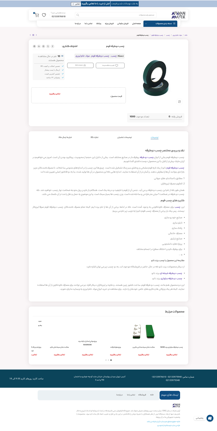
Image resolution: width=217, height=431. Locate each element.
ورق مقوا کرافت (115, 347)
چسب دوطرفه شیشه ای (171, 273)
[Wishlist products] (44, 15)
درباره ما (119, 395)
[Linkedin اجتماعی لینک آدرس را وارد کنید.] (39, 46)
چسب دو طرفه (147, 157)
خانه (186, 35)
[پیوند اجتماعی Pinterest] (43, 46)
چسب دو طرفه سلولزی (171, 278)
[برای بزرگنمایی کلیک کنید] (179, 101)
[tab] (154, 137)
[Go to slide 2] (108, 360)
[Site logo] (178, 15)
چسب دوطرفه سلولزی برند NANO (171, 347)
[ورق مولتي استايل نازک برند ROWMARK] (87, 329)
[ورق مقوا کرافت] (115, 332)
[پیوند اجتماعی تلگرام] (34, 46)
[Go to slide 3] (106, 360)
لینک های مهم (169, 395)
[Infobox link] (58, 15)
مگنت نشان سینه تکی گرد (59, 347)
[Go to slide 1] (111, 360)
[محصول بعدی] (30, 35)
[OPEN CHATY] (210, 418)
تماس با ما (131, 395)
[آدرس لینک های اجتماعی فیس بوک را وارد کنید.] (52, 46)
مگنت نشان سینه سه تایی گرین (143, 347)
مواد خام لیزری (177, 35)
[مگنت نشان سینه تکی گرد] (59, 332)
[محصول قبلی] (36, 35)
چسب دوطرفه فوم (157, 35)
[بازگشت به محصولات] (33, 35)
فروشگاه (142, 395)
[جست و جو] (78, 15)
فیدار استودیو (162, 425)
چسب (168, 35)
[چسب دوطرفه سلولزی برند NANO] (171, 332)
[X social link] (48, 46)
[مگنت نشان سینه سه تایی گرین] (143, 332)
